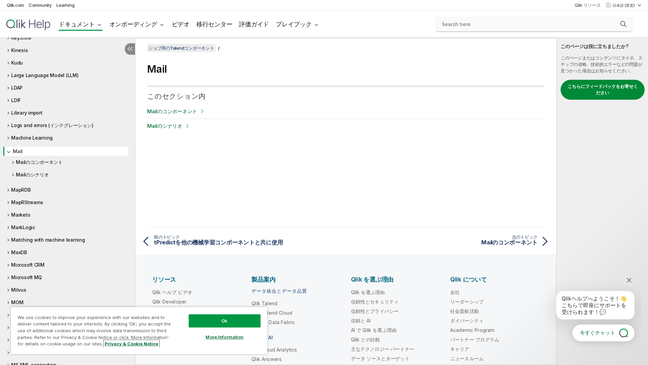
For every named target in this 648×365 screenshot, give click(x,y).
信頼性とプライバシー (375, 311)
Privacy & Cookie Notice (131, 343)
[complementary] (602, 201)
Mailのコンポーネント (39, 162)
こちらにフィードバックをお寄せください (603, 89)
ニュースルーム (467, 358)
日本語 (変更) (624, 5)
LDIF (16, 100)
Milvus (18, 290)
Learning (65, 5)
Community (40, 5)
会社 (455, 292)
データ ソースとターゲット (380, 358)
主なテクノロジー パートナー (382, 349)
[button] (623, 24)
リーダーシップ (467, 302)
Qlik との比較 (365, 339)
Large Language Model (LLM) (45, 75)
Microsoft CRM (28, 265)
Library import (27, 113)
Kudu (17, 63)
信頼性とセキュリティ (375, 302)
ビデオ (181, 24)
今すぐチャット (597, 333)
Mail (18, 151)
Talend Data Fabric (273, 322)
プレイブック (294, 24)
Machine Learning (32, 138)
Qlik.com (15, 5)
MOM (17, 302)
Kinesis (19, 50)
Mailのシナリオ (32, 174)
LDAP (17, 88)
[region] (139, 330)
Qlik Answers (266, 359)
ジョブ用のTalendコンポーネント (181, 48)
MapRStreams (27, 202)
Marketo (20, 215)
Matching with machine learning (48, 240)
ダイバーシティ (467, 320)
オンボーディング (133, 24)
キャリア (459, 349)
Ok (224, 320)
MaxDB (19, 252)
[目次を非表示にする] (130, 49)
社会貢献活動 (464, 311)
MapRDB (21, 190)
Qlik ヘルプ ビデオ (172, 292)
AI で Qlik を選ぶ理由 (374, 330)
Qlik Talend (264, 303)
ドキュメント (77, 24)
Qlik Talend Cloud (271, 313)
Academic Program (472, 330)
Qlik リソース (588, 5)
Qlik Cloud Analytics (274, 349)
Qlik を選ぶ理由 (368, 292)
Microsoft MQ (26, 277)
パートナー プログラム (475, 339)
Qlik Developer (169, 302)
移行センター (214, 24)
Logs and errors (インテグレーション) (52, 125)
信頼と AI (361, 320)
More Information (224, 337)
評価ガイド (254, 24)
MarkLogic (23, 227)
